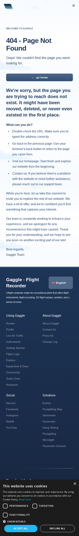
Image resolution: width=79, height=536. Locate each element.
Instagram (12, 415)
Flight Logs (13, 354)
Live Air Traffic (14, 335)
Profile (10, 329)
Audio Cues (13, 378)
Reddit (10, 421)
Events (47, 403)
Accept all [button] (21, 528)
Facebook (12, 409)
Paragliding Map (52, 409)
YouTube (11, 427)
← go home (39, 77)
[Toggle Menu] (73, 5)
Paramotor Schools (54, 445)
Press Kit (48, 335)
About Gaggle (51, 323)
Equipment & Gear (17, 366)
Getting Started (15, 347)
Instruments (13, 341)
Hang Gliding (50, 427)
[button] (39, 521)
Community (13, 372)
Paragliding (49, 433)
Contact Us (49, 329)
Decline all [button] (57, 528)
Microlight (48, 439)
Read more (25, 499)
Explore (10, 360)
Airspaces (12, 384)
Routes (10, 323)
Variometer (49, 415)
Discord (10, 403)
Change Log (50, 341)
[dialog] (39, 508)
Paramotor (49, 421)
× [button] (74, 483)
